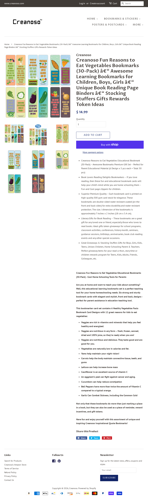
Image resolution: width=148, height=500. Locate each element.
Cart (115, 3)
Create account (97, 3)
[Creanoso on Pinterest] (59, 461)
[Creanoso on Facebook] (54, 461)
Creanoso (73, 488)
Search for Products (13, 461)
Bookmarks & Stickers (121, 18)
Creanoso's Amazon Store (15, 464)
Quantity (80, 119)
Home (91, 18)
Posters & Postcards (108, 24)
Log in (82, 3)
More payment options (93, 152)
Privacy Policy (10, 476)
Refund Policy (10, 472)
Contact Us (9, 480)
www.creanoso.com (14, 3)
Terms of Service (11, 468)
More (137, 24)
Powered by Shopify (87, 488)
